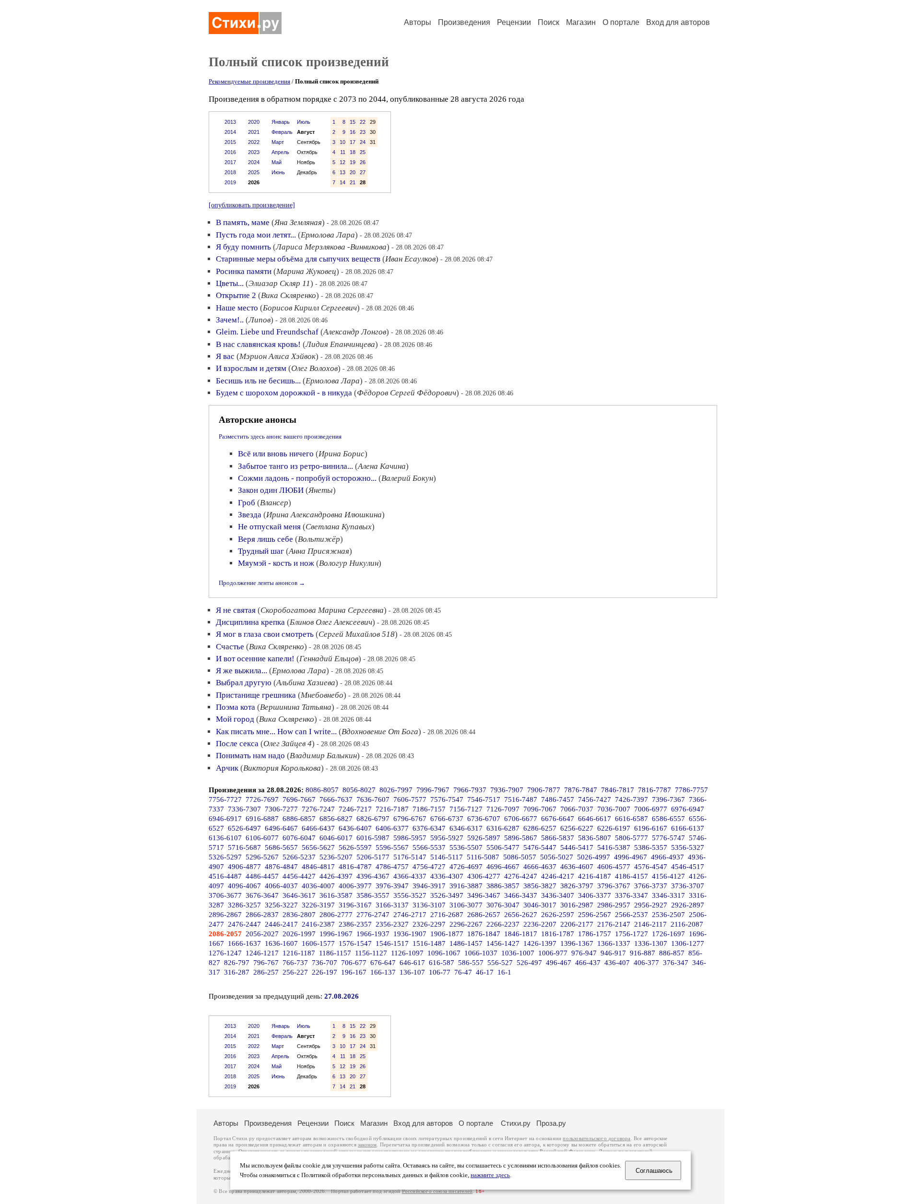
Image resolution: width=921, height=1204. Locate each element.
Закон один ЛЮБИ (271, 490)
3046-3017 (539, 905)
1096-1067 (443, 953)
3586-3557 (373, 895)
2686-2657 (483, 914)
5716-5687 (244, 847)
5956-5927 (446, 838)
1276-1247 (225, 953)
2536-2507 (668, 914)
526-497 (529, 962)
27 (363, 172)
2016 (230, 152)
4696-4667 (503, 866)
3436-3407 (557, 895)
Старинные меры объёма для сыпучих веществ (298, 258)
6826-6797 (373, 819)
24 (363, 142)
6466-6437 (318, 828)
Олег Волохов (314, 368)
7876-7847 (580, 790)
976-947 (584, 953)
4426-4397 (336, 876)
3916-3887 (466, 886)
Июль (303, 122)
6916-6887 (262, 819)
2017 (230, 162)
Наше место (237, 307)
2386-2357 (355, 924)
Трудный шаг (261, 551)
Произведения (464, 22)
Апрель (280, 152)
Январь (281, 122)
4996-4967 (630, 857)
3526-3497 (446, 895)
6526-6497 (244, 828)
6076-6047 (299, 838)
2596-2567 (594, 914)
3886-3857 (503, 886)
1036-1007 (517, 953)
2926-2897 (687, 905)
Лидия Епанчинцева (340, 344)
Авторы (417, 22)
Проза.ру (551, 1123)
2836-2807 (299, 914)
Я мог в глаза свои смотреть (265, 634)
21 (352, 182)
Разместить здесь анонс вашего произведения (280, 436)
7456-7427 (594, 799)
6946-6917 (225, 819)
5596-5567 (392, 847)
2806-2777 (336, 914)
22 (363, 122)
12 (342, 162)
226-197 (324, 972)
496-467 (558, 962)
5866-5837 (557, 838)
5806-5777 (631, 838)
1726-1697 (668, 934)
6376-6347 (429, 828)
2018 (230, 172)
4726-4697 (466, 866)
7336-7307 (244, 809)
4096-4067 (244, 886)
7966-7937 (469, 790)
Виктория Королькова (282, 768)
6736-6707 (483, 819)
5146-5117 (446, 857)
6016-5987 (373, 838)
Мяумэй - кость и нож (276, 563)
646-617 (412, 962)
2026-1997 (299, 934)
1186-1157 (335, 953)
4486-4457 (262, 876)
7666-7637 (336, 799)
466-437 (588, 962)
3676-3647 (262, 895)
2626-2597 (557, 914)
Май (277, 162)
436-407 (617, 962)
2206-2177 (576, 924)
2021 (254, 132)
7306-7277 (281, 809)
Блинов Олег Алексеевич (331, 622)
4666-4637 (539, 866)
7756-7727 (225, 799)
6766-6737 (446, 819)
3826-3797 (576, 886)
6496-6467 (281, 828)
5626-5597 (355, 847)
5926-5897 (483, 838)
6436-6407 (355, 828)
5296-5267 (262, 857)
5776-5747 (668, 838)
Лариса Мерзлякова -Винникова (331, 246)
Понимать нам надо (250, 755)
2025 (254, 172)
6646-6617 (594, 819)
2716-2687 (446, 914)
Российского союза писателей (437, 1191)
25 (363, 152)
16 (352, 132)
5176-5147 (409, 857)
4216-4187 (594, 876)
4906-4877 (244, 866)
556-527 (500, 962)
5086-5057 (519, 857)
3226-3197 (318, 905)
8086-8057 (322, 790)
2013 (230, 122)
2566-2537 (631, 914)
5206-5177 (373, 857)
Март (278, 142)
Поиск (548, 22)
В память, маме (243, 222)
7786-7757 (691, 790)
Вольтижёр (319, 539)
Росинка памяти (244, 271)
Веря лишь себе (265, 539)
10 (342, 142)
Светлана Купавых (339, 526)
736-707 (324, 962)
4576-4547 (650, 866)
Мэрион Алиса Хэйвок (277, 356)
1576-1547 (355, 943)
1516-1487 (429, 943)
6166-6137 (687, 828)
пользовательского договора (596, 1138)
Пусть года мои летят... (256, 234)
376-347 (675, 962)
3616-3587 (336, 895)
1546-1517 (392, 943)
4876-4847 (281, 866)
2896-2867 (225, 914)
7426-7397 (631, 799)
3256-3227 (281, 905)
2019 (230, 182)
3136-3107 (429, 905)
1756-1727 (631, 934)
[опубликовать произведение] (252, 205)
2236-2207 (539, 924)
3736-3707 (687, 886)
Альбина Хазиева (305, 682)
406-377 (646, 962)
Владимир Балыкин (323, 755)
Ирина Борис (342, 453)
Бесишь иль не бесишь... (258, 380)
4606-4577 (613, 866)
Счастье (230, 646)
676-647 (383, 962)
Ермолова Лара (328, 234)
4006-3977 (355, 886)
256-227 (295, 972)
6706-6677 (520, 819)
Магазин (581, 22)
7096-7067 (539, 809)
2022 (254, 142)
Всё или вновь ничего (276, 453)
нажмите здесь (490, 1175)
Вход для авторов (678, 22)
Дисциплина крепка (250, 622)
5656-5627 (318, 847)
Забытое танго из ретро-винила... (295, 466)
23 (363, 132)
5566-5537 (429, 847)
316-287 (236, 972)
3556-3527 (409, 895)
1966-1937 (373, 934)
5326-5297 (225, 857)
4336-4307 (446, 876)
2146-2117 (650, 924)
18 (352, 152)
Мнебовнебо (322, 695)
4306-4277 (483, 876)
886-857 (672, 953)
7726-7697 (262, 799)
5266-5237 (299, 857)
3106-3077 (466, 905)
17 (352, 142)
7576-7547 (446, 799)
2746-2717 (409, 914)
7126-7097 (503, 809)
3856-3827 (539, 886)
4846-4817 (318, 866)
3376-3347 (631, 895)
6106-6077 (262, 838)
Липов (259, 319)
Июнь (278, 172)
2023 (254, 152)
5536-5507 (466, 847)
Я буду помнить (243, 246)
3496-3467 (483, 895)
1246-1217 (262, 953)
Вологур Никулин (348, 563)
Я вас (225, 356)
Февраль (282, 132)
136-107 (412, 972)
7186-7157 (429, 809)
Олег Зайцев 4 (287, 743)
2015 (230, 142)
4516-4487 (225, 876)
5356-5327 (687, 847)
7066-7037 (576, 809)
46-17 (485, 972)
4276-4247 (520, 876)
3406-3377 (594, 895)
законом (367, 1144)
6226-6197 (613, 828)
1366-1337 (613, 943)
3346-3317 (668, 895)
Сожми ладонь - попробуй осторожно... (307, 478)
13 (342, 172)
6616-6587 (631, 819)
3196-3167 (355, 905)
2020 (254, 122)
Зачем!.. (230, 319)
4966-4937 (667, 857)
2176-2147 (613, 924)
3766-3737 (650, 886)
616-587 (441, 962)
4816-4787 (355, 866)
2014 (230, 132)
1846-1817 (520, 934)
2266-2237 (503, 924)
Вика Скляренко (288, 295)
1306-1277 (687, 943)
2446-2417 (281, 924)
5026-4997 (593, 857)
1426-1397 (539, 943)
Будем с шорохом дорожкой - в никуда (284, 392)
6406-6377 (392, 828)
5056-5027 (556, 857)
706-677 (353, 962)
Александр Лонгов (354, 331)
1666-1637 (244, 943)
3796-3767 (613, 886)
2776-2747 (373, 914)
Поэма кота (235, 707)
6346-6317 (466, 828)
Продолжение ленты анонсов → (262, 582)
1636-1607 (281, 943)
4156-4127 (668, 876)
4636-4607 (576, 866)
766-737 (295, 962)
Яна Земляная (298, 222)
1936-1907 (409, 934)
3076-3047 (503, 905)
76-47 (463, 972)
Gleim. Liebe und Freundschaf (267, 331)
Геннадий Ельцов (328, 658)
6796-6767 (409, 819)
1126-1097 (407, 953)
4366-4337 (409, 876)
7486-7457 (557, 799)
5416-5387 (613, 847)
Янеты (320, 490)
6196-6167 (650, 828)
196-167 (353, 972)
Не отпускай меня (269, 526)
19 (352, 162)
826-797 (236, 962)
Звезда (249, 514)
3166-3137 (392, 905)
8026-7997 (396, 790)
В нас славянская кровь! (258, 344)
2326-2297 (429, 924)
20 (352, 172)
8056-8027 (359, 790)
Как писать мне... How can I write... (276, 731)
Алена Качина (382, 466)
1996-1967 (336, 934)
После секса (237, 743)
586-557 (471, 962)
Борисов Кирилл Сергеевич (310, 307)
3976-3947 (392, 886)
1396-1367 (576, 943)
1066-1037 (480, 953)
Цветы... (230, 283)
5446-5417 (576, 847)
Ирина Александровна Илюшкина (324, 514)
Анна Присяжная (319, 551)
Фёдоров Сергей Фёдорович (406, 392)
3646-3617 (299, 895)
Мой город (235, 719)
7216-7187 (392, 809)
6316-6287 (503, 828)
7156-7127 (466, 809)
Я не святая (236, 610)
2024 (254, 162)
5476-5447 (539, 847)
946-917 (613, 953)
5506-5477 (503, 847)
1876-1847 (483, 934)
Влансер (274, 502)
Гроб (246, 502)
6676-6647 (557, 819)
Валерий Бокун (407, 478)
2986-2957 (613, 905)
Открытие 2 (236, 295)
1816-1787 (557, 934)
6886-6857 (299, 819)
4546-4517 (687, 866)
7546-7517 (483, 799)
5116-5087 (483, 857)
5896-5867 (520, 838)
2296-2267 (466, 924)
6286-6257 (539, 828)
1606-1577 (318, 943)
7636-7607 (373, 799)
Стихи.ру (516, 1123)
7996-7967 (432, 790)
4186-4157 (631, 876)
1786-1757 (594, 934)
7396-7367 (668, 799)
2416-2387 (318, 924)
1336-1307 (650, 943)
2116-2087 (687, 924)
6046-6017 (336, 838)
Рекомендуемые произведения (249, 81)
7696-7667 (299, 799)
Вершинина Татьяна (295, 707)
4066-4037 (281, 886)
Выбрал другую (244, 682)
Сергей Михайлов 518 (357, 634)
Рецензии (514, 22)
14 (342, 182)
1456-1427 (503, 943)
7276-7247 (318, 809)
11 (342, 152)
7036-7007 (613, 809)
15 (352, 122)
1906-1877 (446, 934)
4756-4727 (429, 866)
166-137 (383, 972)
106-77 (439, 972)
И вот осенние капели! (255, 658)
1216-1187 (299, 953)
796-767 (266, 962)
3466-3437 (520, 895)
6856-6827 (336, 819)
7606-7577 (409, 799)
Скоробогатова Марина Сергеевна (322, 610)
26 (363, 162)
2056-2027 (262, 934)
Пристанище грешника (256, 695)
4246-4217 (557, 876)
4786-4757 (392, 866)
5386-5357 (650, 847)
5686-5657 (281, 847)
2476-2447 (244, 924)
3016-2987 (576, 905)
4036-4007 (318, 886)
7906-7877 (543, 790)
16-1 (504, 972)
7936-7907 (506, 790)
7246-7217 (355, 809)
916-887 (642, 953)
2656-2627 (520, 914)
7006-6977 (650, 809)
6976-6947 (687, 809)
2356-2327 (392, 924)
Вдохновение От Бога (380, 731)
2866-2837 (262, 914)
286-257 (266, 972)
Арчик (227, 768)
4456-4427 (299, 876)
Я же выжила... (241, 670)
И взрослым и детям (251, 368)
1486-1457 (466, 943)
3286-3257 (244, 905)
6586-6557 (668, 819)
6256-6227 (576, 828)
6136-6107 (225, 838)
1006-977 (552, 953)
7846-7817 (617, 790)
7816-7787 (654, 790)
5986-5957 (409, 838)
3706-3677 (225, 895)
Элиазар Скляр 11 (279, 283)
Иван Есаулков (410, 258)
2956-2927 (650, 905)
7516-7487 (520, 799)
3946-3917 (429, 886)
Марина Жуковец (306, 271)
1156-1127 (371, 953)
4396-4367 (373, 876)
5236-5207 (336, 857)
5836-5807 (594, 838)
